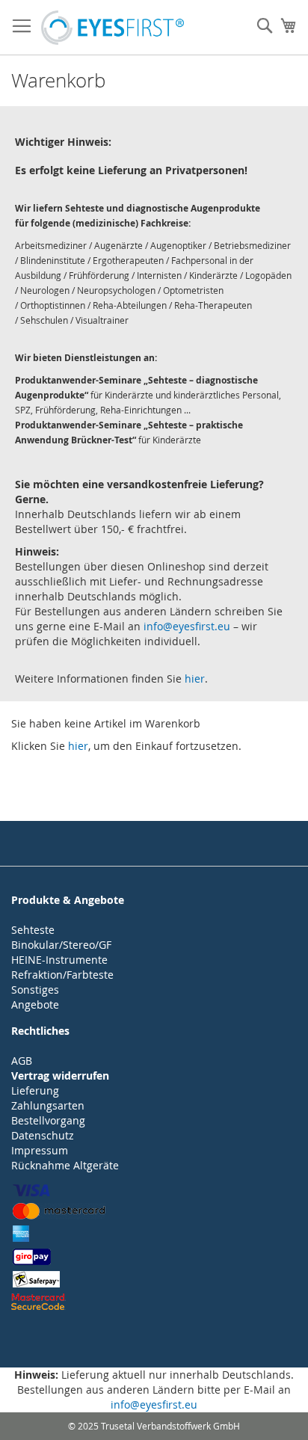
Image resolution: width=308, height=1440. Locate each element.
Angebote (35, 1004)
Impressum (39, 1150)
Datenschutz (42, 1135)
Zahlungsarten (47, 1105)
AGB (21, 1060)
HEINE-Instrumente (59, 960)
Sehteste (33, 930)
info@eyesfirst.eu (187, 626)
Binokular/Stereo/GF (61, 945)
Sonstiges (35, 989)
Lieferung (35, 1090)
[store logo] (112, 27)
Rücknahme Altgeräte (65, 1165)
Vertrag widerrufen (60, 1075)
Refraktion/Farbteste (62, 974)
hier (195, 678)
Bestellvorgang (48, 1120)
